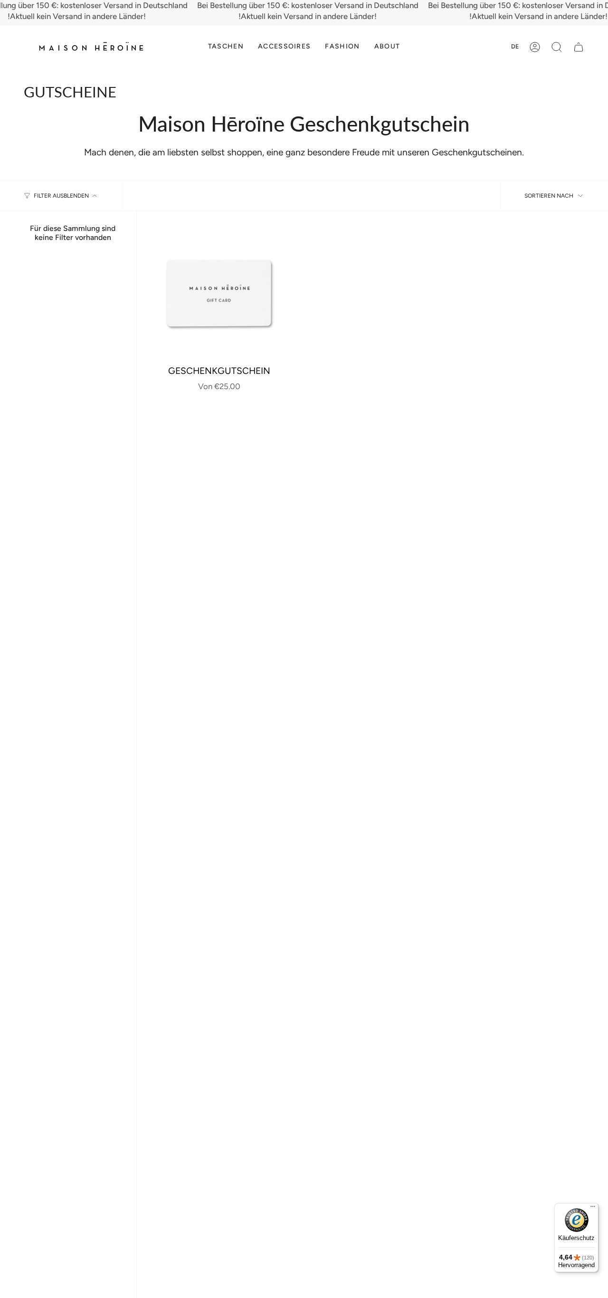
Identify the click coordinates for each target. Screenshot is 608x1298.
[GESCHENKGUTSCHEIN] (219, 293)
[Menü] (592, 1208)
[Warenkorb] (578, 47)
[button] (226, 47)
